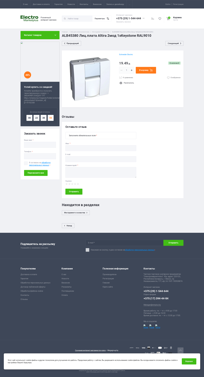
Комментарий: (71, 165)
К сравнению (128, 77)
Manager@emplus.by (152, 305)
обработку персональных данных (140, 250)
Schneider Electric (126, 54)
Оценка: (68, 181)
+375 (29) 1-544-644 (128, 18)
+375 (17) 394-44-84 (156, 298)
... (129, 4)
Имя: (67, 144)
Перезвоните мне (36, 173)
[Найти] (65, 19)
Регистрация (178, 4)
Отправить (74, 191)
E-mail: (68, 154)
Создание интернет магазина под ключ (90, 350)
